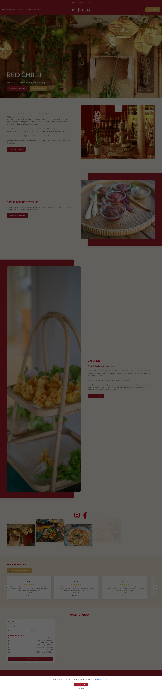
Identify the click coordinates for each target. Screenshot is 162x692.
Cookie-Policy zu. (102, 680)
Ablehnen (81, 688)
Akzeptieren (81, 684)
